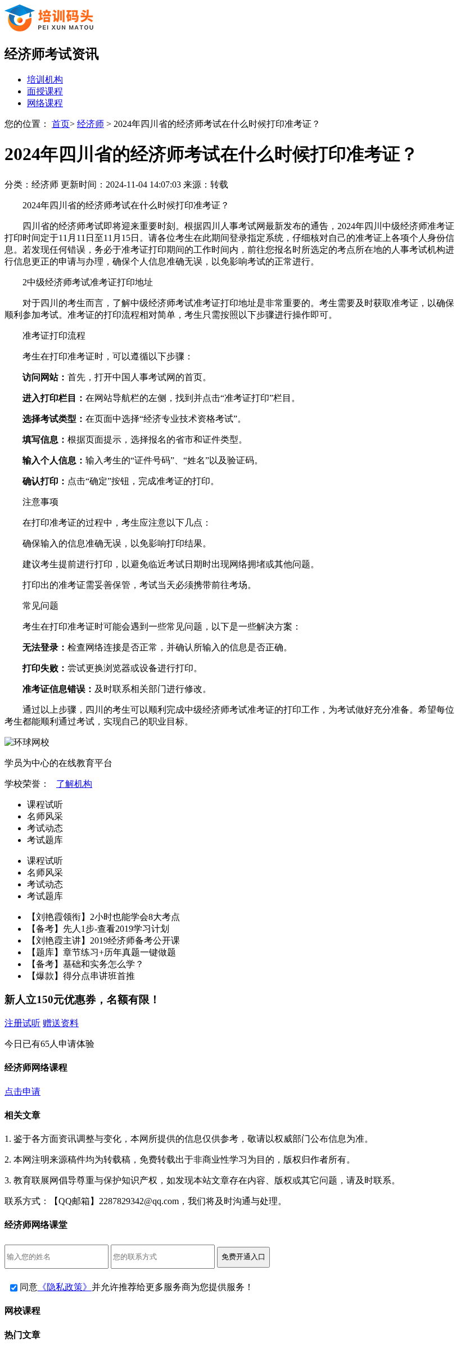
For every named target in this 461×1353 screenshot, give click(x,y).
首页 (61, 124)
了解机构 (74, 784)
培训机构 (45, 79)
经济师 (90, 124)
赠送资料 (61, 1023)
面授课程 (45, 91)
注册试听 (22, 1023)
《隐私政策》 (65, 1287)
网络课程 (45, 103)
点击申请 (22, 1091)
